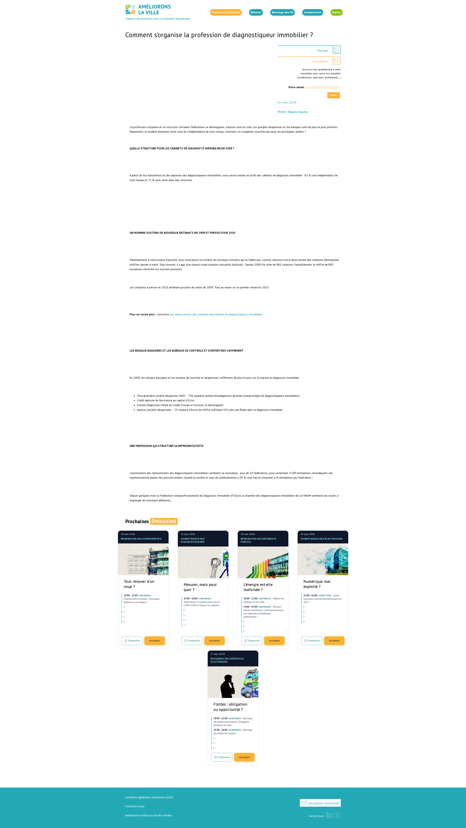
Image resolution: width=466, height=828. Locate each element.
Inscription (154, 640)
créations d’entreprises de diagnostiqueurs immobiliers (230, 314)
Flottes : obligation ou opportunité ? (230, 707)
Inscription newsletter (323, 803)
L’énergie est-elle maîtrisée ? (258, 587)
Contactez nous (135, 806)
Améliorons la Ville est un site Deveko (148, 815)
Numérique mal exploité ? (317, 584)
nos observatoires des (183, 314)
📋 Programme (132, 640)
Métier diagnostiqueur (292, 112)
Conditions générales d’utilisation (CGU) (149, 797)
